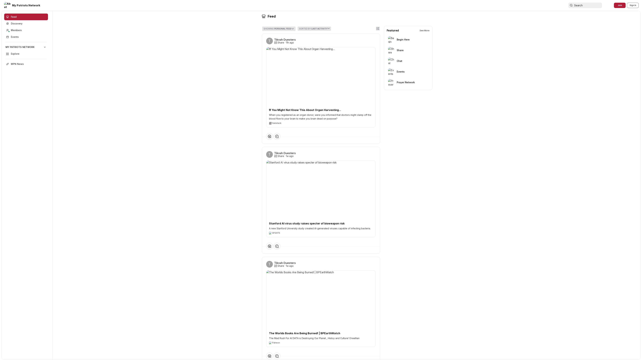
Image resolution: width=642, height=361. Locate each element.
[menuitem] (26, 50)
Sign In (633, 5)
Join (620, 5)
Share (281, 42)
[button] (22, 5)
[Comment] (277, 136)
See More (425, 30)
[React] (269, 136)
